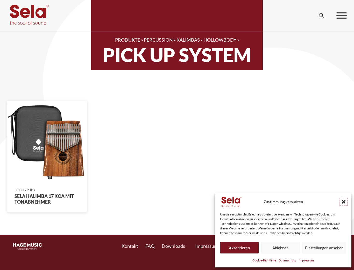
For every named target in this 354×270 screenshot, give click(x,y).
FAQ (149, 246)
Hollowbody (219, 40)
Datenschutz (287, 260)
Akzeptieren (239, 247)
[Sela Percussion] (28, 23)
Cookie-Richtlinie (264, 260)
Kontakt (130, 246)
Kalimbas (188, 40)
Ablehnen (280, 247)
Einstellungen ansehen (324, 247)
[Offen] (341, 15)
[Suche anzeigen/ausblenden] (321, 15)
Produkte (127, 40)
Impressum (306, 260)
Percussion (158, 40)
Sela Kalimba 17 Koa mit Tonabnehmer (44, 199)
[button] (343, 201)
